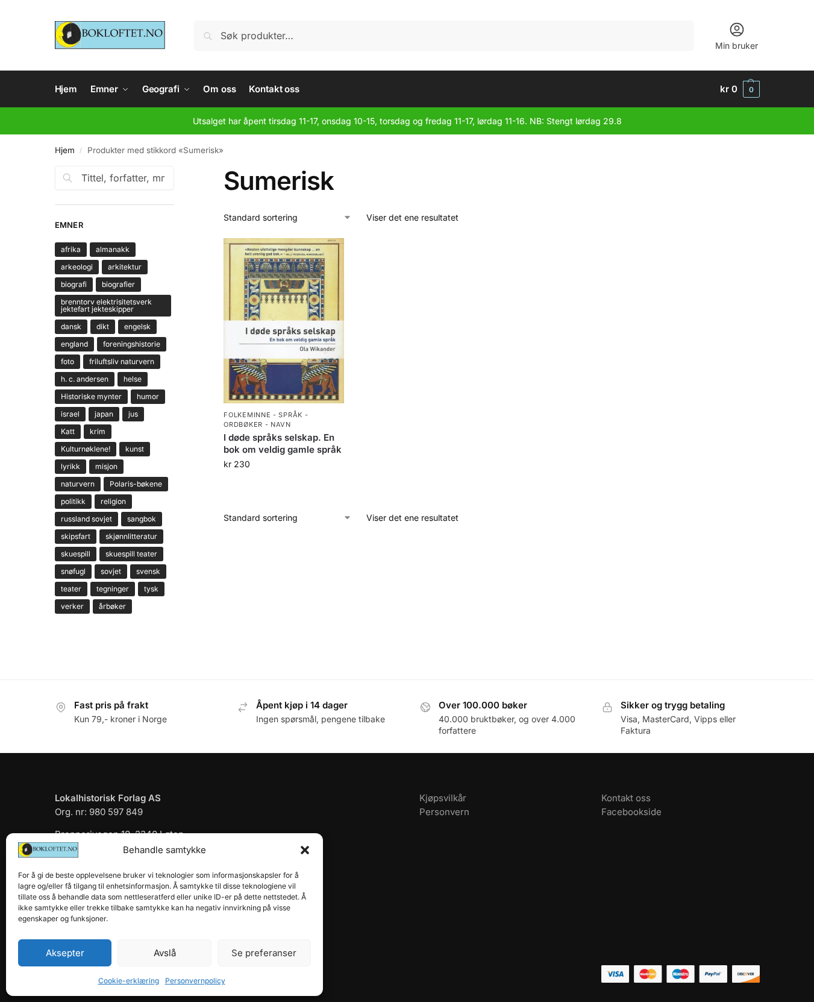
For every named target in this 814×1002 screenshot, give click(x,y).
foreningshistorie (131, 343)
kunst (134, 448)
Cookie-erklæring (128, 980)
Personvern (444, 812)
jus (133, 413)
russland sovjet (86, 518)
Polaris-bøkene (136, 483)
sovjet (111, 571)
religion (113, 501)
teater (71, 588)
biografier (118, 284)
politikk (73, 501)
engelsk (137, 326)
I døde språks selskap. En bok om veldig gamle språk (283, 443)
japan (104, 413)
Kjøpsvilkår (442, 798)
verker (72, 606)
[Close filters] (177, 173)
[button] (305, 850)
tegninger (112, 588)
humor (148, 396)
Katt (68, 431)
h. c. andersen (84, 378)
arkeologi (77, 266)
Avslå (165, 953)
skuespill (75, 553)
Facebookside (631, 812)
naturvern (78, 483)
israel (70, 413)
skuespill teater (131, 553)
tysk (151, 588)
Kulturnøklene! (85, 448)
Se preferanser (263, 953)
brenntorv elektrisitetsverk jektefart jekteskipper (106, 305)
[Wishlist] (326, 256)
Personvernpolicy (195, 980)
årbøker (112, 606)
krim (97, 431)
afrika (71, 249)
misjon (106, 466)
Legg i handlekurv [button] (283, 489)
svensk (148, 571)
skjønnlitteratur (131, 536)
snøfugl (73, 571)
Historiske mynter (91, 396)
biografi (74, 284)
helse (133, 378)
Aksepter (65, 953)
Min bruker (736, 45)
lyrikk (70, 466)
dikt (102, 326)
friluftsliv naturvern (121, 361)
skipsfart (75, 536)
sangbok (141, 518)
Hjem (65, 150)
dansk (71, 326)
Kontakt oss (626, 798)
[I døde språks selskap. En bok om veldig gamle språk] (284, 321)
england (74, 343)
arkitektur (125, 266)
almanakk (113, 249)
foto (67, 361)
